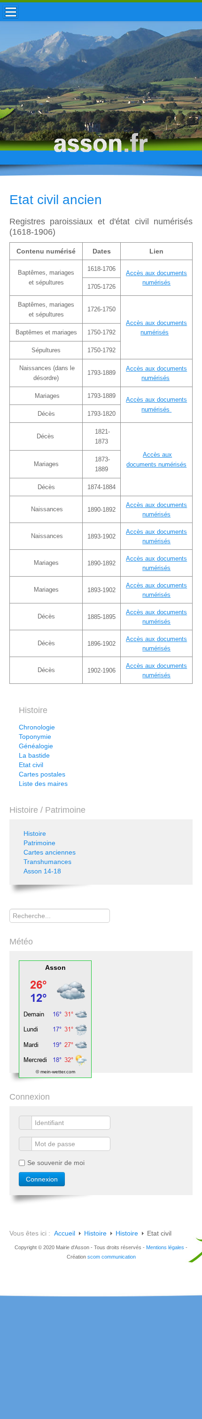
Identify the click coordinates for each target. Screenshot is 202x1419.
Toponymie (35, 736)
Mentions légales (165, 1247)
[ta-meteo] (55, 1018)
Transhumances (47, 861)
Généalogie (36, 746)
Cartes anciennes (49, 852)
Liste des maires (43, 783)
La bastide (34, 755)
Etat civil (31, 765)
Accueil (64, 1233)
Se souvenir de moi (56, 1162)
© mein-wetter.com (55, 1071)
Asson (55, 967)
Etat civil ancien (55, 199)
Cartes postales (42, 774)
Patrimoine (39, 843)
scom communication (111, 1257)
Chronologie (37, 727)
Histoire (34, 833)
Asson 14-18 (42, 871)
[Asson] (101, 147)
